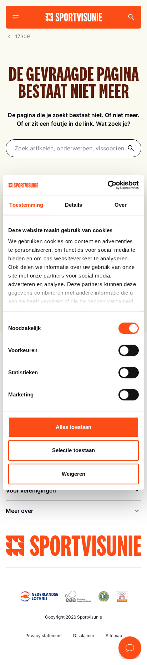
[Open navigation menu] (15, 17)
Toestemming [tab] (26, 205)
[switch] (128, 350)
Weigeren (74, 474)
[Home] (73, 17)
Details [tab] (73, 205)
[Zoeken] (131, 148)
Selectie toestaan (73, 450)
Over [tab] (121, 205)
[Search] (131, 17)
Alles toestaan (73, 427)
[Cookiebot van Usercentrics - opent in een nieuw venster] (107, 185)
